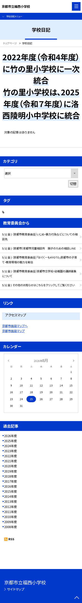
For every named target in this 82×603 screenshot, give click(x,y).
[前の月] (8, 360)
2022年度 (10, 456)
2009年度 (10, 522)
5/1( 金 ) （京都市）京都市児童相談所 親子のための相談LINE (39, 248)
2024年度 (10, 446)
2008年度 (10, 527)
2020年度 (10, 466)
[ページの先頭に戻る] (76, 598)
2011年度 (10, 512)
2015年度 (10, 491)
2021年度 (10, 461)
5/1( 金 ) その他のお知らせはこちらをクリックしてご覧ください (38, 285)
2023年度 (10, 451)
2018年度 (10, 476)
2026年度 (10, 436)
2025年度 (10, 441)
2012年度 (10, 507)
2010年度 (10, 517)
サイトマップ (15, 589)
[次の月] (73, 360)
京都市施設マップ (13, 331)
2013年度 (10, 501)
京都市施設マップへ (15, 326)
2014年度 (10, 496)
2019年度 (10, 471)
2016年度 (10, 486)
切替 (73, 183)
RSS (11, 539)
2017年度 (10, 481)
